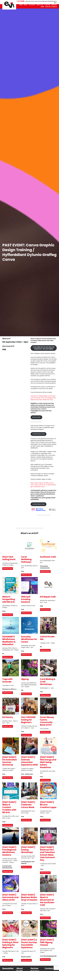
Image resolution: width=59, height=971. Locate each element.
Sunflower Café (48, 556)
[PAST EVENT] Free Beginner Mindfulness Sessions (9, 851)
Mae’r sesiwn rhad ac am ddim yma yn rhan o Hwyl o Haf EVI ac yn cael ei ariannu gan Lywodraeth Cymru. (43, 484)
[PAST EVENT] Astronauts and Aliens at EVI (10, 897)
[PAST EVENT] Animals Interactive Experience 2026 (29, 761)
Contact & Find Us (51, 6)
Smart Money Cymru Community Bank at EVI (47, 721)
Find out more (7, 568)
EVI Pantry (32, 5)
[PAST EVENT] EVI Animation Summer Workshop (9, 761)
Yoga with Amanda (7, 680)
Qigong (25, 679)
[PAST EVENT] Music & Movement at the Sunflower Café (47, 899)
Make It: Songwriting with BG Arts (8, 599)
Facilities (47, 5)
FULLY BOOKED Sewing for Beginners (28, 720)
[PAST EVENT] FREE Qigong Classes (47, 942)
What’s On (40, 5)
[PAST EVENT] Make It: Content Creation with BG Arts (9, 807)
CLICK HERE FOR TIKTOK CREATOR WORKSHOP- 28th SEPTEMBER (43, 348)
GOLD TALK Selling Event (8, 558)
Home (21, 5)
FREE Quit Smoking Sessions (25, 599)
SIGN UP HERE (36, 417)
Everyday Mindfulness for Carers (29, 639)
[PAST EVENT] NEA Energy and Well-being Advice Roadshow (48, 762)
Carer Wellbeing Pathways (26, 559)
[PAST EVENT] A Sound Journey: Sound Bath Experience (29, 943)
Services (54, 5)
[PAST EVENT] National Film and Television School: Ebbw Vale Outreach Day (47, 853)
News (42, 6)
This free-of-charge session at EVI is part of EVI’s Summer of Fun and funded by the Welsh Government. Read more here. (43, 398)
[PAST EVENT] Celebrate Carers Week (28, 805)
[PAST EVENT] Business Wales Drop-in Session (29, 897)
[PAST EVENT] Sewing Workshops (28, 850)
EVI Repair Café (48, 596)
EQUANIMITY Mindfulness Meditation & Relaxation (9, 640)
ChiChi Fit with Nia (47, 638)
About (26, 5)
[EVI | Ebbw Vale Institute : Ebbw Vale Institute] (9, 5)
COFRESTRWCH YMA (38, 434)
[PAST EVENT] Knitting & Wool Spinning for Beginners (10, 943)
